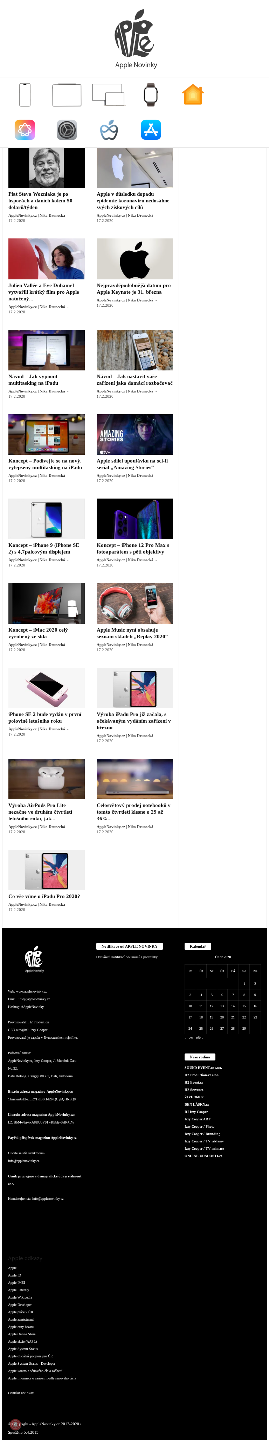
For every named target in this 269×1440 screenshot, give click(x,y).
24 (190, 1028)
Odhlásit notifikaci (21, 1393)
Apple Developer (20, 1305)
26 (211, 1028)
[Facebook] (15, 1213)
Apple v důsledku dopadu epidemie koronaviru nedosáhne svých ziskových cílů (133, 200)
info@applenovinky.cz (34, 999)
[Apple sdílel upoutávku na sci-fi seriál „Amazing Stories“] (135, 434)
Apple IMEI (16, 1283)
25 (201, 1028)
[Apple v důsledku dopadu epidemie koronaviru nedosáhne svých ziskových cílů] (135, 167)
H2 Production (38, 1022)
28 (233, 1028)
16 (255, 1006)
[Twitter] (15, 1232)
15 (244, 1006)
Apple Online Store (21, 1334)
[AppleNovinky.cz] (134, 38)
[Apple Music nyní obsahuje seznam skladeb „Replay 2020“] (135, 603)
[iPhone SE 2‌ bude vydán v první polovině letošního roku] (46, 688)
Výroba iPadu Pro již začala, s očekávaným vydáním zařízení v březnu (134, 720)
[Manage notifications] (15, 1424)
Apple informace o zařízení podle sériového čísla (42, 1378)
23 (255, 1017)
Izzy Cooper (38, 1030)
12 (211, 1006)
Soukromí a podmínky (142, 957)
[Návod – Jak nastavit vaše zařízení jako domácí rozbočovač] (135, 350)
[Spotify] (70, 1213)
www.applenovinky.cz (31, 991)
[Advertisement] (223, 182)
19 (211, 1017)
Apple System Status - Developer (31, 1363)
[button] (256, 112)
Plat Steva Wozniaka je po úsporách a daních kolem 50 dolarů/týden (40, 200)
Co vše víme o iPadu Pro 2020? (44, 896)
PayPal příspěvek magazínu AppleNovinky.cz (42, 1138)
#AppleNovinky (32, 1007)
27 (222, 1028)
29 (244, 1028)
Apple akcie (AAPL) (22, 1341)
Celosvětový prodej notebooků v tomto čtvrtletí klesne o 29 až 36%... (134, 811)
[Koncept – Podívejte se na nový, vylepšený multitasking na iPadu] (46, 434)
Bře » (200, 1038)
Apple (12, 1268)
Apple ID (14, 1275)
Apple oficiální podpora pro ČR (30, 1356)
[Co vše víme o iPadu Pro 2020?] (46, 870)
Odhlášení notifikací (110, 957)
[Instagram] (29, 1213)
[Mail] (57, 1213)
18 (201, 1017)
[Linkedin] (43, 1213)
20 (222, 1017)
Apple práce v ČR (20, 1312)
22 (244, 1017)
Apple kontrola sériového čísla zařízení (35, 1371)
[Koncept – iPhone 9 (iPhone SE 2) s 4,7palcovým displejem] (46, 519)
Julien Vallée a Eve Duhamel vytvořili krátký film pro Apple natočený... (43, 292)
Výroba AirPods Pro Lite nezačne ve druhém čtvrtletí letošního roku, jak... (40, 811)
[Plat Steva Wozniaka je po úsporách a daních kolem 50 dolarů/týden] (46, 167)
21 (233, 1017)
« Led (189, 1038)
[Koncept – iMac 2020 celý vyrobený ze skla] (46, 603)
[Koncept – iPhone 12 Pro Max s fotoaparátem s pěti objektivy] (135, 519)
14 (233, 1006)
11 (201, 1006)
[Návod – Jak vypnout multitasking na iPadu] (46, 350)
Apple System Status (23, 1349)
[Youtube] (28, 1232)
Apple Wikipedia (20, 1297)
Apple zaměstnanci (21, 1319)
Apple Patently (18, 1290)
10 (190, 1006)
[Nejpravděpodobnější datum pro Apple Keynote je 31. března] (135, 258)
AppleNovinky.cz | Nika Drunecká (36, 215)
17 (190, 1017)
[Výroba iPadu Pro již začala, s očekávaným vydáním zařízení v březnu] (135, 688)
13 (222, 1006)
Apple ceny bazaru (21, 1327)
